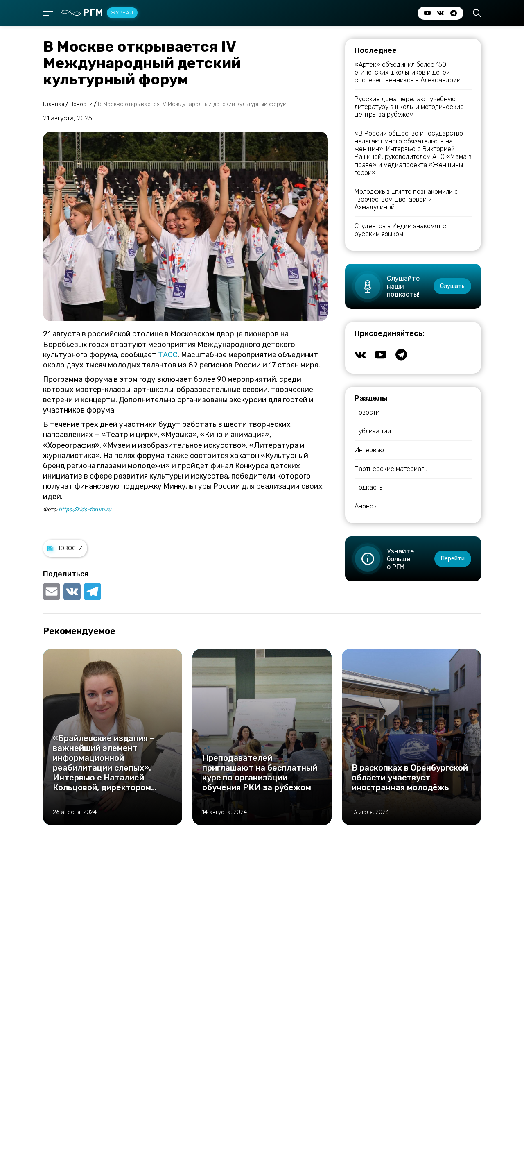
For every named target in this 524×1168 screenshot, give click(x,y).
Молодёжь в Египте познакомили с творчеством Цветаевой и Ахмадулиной (406, 199)
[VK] (72, 591)
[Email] (52, 591)
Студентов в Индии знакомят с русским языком (400, 230)
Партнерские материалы (392, 469)
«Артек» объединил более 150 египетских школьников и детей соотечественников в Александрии (408, 72)
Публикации (373, 431)
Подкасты (369, 487)
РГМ (108, 12)
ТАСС (168, 354)
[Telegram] (92, 591)
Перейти (453, 558)
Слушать (452, 286)
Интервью (369, 450)
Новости (69, 548)
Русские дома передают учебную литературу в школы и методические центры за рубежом (409, 106)
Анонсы (366, 506)
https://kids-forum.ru (85, 509)
